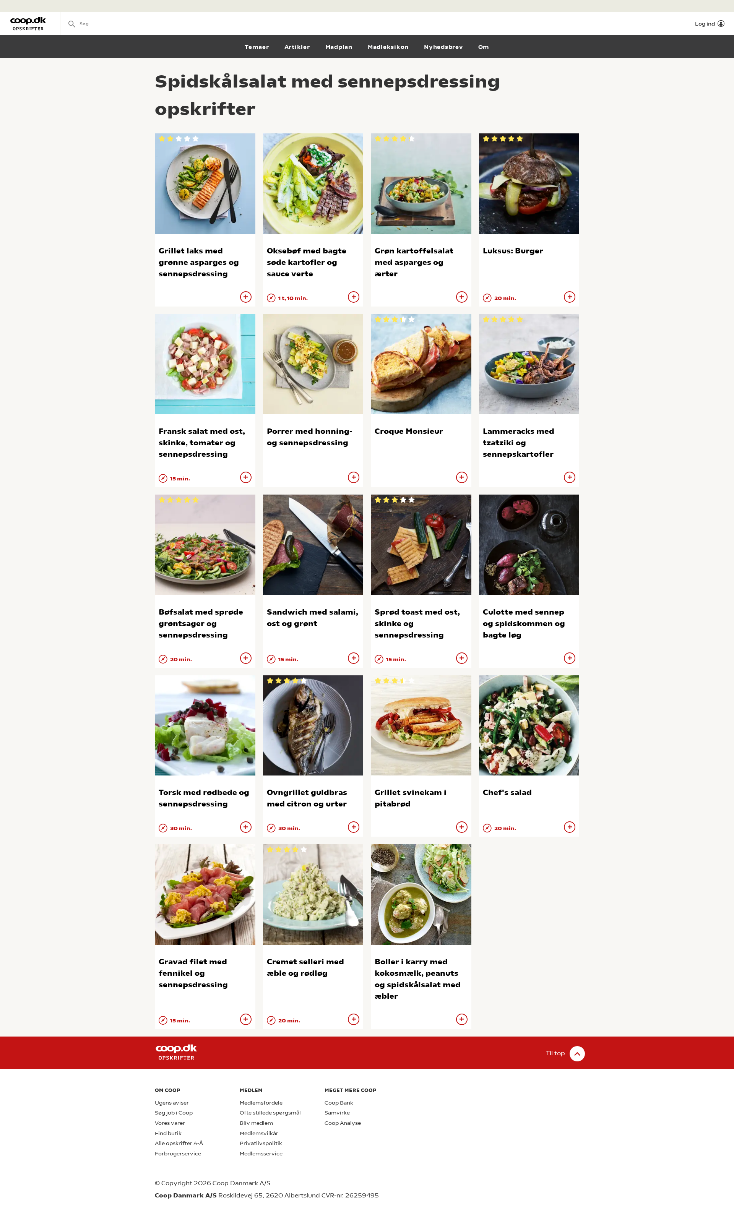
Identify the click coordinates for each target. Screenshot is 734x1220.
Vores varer (170, 1123)
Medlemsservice (261, 1153)
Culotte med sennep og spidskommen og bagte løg (524, 623)
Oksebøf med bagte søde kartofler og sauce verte (306, 262)
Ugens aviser (172, 1103)
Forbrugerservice (178, 1153)
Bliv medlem (256, 1123)
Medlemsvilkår (259, 1133)
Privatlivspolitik (261, 1143)
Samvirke (337, 1113)
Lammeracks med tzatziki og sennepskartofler (518, 443)
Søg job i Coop (174, 1113)
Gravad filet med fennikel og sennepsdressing (193, 973)
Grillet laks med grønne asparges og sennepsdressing (199, 262)
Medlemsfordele (261, 1103)
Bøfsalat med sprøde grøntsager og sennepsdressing (201, 623)
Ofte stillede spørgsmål (270, 1113)
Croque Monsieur (409, 431)
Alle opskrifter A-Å (179, 1143)
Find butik (168, 1133)
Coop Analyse (343, 1123)
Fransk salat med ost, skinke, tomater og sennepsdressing (202, 443)
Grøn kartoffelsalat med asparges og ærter (414, 262)
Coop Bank (339, 1103)
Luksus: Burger (513, 251)
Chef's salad (507, 792)
